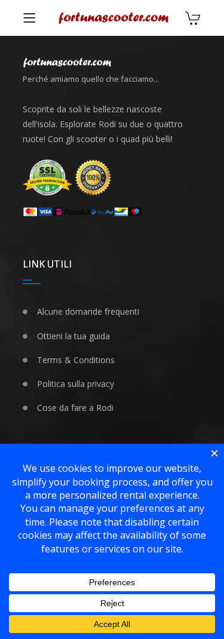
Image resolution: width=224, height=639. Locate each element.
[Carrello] (193, 19)
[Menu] (29, 18)
